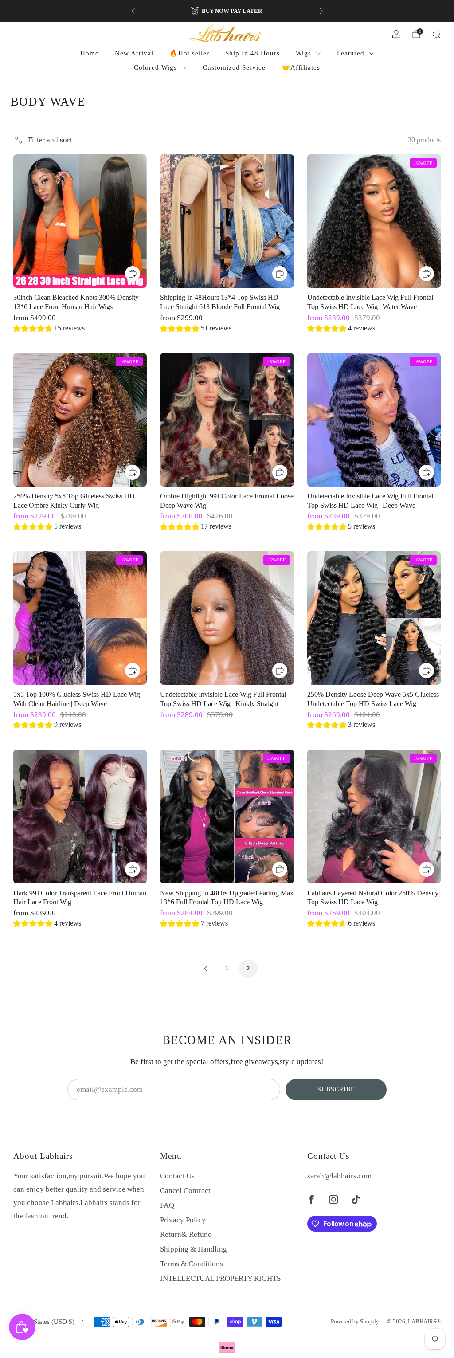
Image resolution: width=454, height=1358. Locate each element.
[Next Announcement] (321, 11)
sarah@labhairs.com (339, 1176)
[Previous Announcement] (133, 11)
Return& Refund (186, 1234)
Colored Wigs (155, 67)
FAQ (167, 1205)
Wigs (303, 53)
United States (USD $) (43, 1321)
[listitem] (227, 11)
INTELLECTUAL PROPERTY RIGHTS (220, 1278)
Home (89, 53)
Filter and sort (50, 139)
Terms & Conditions (191, 1264)
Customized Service (234, 67)
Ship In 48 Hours (252, 53)
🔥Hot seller (189, 53)
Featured (350, 53)
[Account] (396, 34)
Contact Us (177, 1176)
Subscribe (336, 1089)
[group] (49, 329)
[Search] (436, 34)
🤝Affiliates (301, 67)
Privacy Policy (183, 1220)
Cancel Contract (185, 1190)
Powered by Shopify (355, 1321)
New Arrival (134, 53)
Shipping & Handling (193, 1249)
